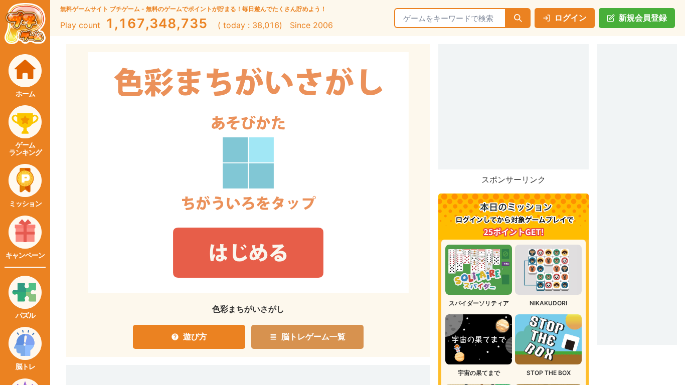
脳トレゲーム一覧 (313, 336)
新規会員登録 (643, 18)
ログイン (571, 18)
